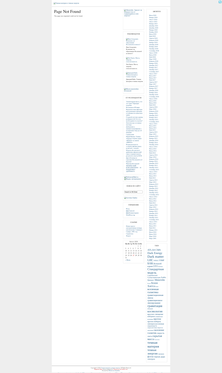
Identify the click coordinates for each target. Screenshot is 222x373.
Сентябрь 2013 (154, 169)
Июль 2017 (152, 76)
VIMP (161, 260)
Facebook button (220, 5)
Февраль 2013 (153, 184)
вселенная (153, 289)
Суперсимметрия (153, 277)
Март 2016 (152, 109)
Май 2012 (152, 203)
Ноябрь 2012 (153, 190)
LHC (150, 260)
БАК (150, 263)
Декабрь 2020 (153, 28)
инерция (150, 309)
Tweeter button (220, 2)
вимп (157, 286)
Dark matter (155, 256)
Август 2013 (153, 172)
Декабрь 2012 (153, 188)
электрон (151, 359)
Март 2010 (152, 236)
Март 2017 (152, 84)
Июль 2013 (152, 174)
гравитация (154, 306)
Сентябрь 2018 (154, 51)
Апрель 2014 (153, 155)
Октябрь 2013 (153, 167)
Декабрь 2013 (153, 163)
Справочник (130, 134)
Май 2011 (152, 228)
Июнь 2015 (152, 128)
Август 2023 (153, 21)
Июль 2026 (152, 15)
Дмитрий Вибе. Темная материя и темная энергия (134, 80)
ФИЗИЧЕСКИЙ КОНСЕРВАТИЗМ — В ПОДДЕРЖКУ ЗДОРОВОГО (133, 168)
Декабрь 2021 (153, 26)
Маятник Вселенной (132, 164)
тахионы (157, 339)
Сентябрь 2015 (154, 122)
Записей (130, 211)
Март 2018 (152, 59)
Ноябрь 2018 (153, 46)
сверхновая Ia (152, 326)
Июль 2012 (152, 199)
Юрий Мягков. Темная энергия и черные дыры (134, 137)
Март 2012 (152, 207)
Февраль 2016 (153, 111)
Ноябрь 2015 (153, 117)
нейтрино (151, 316)
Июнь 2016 (152, 103)
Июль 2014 (152, 149)
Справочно (129, 234)
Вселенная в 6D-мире (133, 107)
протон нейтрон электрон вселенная (155, 322)
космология (154, 311)
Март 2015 (152, 134)
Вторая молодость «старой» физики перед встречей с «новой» (133, 146)
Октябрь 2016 (153, 94)
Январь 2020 (153, 30)
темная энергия (152, 351)
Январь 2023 (153, 24)
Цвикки (150, 280)
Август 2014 (153, 147)
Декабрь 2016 (153, 90)
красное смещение (155, 314)
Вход (128, 209)
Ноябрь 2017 (153, 67)
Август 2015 (153, 124)
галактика (152, 292)
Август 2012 (153, 197)
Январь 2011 (153, 230)
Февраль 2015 (153, 136)
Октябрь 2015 (153, 119)
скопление (150, 330)
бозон (149, 283)
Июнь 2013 (152, 176)
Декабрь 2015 (153, 115)
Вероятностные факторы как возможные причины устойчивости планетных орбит (134, 112)
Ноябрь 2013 (153, 165)
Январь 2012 (153, 211)
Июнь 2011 (152, 226)
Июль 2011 (152, 224)
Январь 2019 (153, 42)
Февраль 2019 (153, 40)
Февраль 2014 (153, 159)
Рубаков (160, 266)
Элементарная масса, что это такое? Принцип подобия (134, 103)
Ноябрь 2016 (153, 92)
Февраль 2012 (153, 209)
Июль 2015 (152, 126)
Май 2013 (152, 178)
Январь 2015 (153, 138)
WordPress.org (130, 215)
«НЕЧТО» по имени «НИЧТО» (132, 141)
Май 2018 (152, 57)
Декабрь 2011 (153, 213)
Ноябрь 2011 (153, 215)
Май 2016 (152, 105)
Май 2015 (152, 130)
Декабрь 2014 (153, 140)
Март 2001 (152, 238)
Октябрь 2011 (153, 217)
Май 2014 (152, 153)
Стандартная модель (155, 271)
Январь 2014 (153, 161)
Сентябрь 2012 (154, 194)
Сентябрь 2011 (154, 219)
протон (157, 319)
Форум (128, 236)
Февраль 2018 (153, 61)
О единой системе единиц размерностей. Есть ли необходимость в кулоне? (134, 119)
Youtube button (220, 8)
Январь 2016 (153, 113)
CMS (158, 250)
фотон (150, 356)
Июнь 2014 (152, 151)
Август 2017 (153, 74)
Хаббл (163, 277)
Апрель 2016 (153, 107)
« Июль (127, 260)
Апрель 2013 (153, 180)
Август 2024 (153, 19)
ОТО (155, 266)
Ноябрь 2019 (153, 32)
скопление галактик (155, 331)
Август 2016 (153, 99)
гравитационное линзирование (154, 301)
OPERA (156, 260)
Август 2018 (153, 53)
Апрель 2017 (153, 82)
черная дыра (159, 357)
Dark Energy (154, 253)
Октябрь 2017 (153, 69)
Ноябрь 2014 (153, 142)
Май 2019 (152, 36)
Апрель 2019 (153, 38)
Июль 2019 (152, 34)
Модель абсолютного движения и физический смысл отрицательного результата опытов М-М (134, 153)
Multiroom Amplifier (114, 370)
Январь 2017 (153, 88)
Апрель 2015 (153, 132)
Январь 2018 (153, 63)
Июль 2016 (152, 101)
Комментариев (132, 213)
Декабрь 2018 (153, 44)
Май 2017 (152, 80)
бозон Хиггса (152, 284)
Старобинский (152, 275)
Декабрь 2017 (153, 65)
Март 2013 (152, 182)
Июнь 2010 (152, 234)
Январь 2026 (153, 17)
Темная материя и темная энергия (110, 367)
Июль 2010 (152, 232)
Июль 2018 (152, 55)
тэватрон (161, 354)
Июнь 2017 (152, 78)
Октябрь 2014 (153, 144)
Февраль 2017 (153, 86)
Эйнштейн (159, 280)
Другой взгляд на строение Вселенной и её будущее (134, 159)
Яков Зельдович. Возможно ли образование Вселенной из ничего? (134, 50)
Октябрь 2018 (153, 49)
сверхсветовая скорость (155, 328)
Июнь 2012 (152, 201)
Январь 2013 (153, 186)
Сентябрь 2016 (154, 97)
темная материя (153, 344)
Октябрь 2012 (153, 192)
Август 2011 (153, 222)
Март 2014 (152, 157)
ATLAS (151, 250)
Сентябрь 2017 (154, 71)
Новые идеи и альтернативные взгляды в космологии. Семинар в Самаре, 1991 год (134, 229)
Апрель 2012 (153, 205)
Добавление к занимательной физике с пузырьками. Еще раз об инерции (134, 129)
